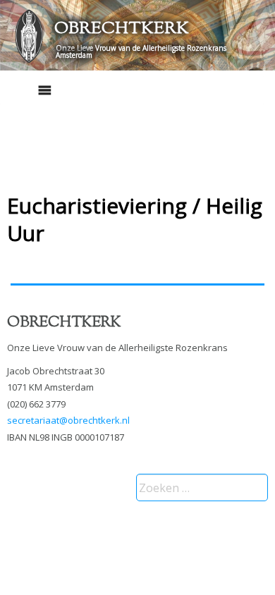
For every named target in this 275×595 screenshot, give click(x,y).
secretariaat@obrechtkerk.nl (68, 420)
